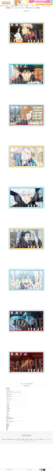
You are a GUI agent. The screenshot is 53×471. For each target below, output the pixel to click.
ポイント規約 (36, 439)
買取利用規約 (41, 439)
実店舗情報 (23, 439)
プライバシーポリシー (47, 439)
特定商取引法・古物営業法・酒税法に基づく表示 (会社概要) (11, 439)
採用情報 (27, 439)
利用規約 (31, 439)
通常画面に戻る (27, 385)
